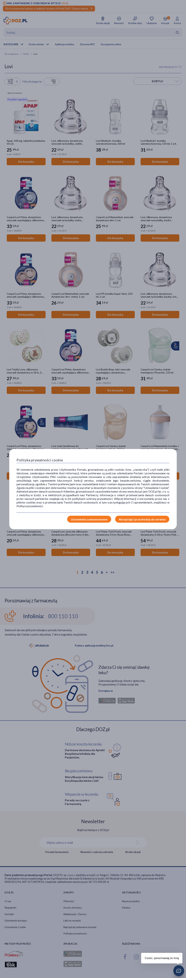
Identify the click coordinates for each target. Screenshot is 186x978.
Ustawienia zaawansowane (89, 519)
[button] (178, 970)
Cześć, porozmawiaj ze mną (162, 958)
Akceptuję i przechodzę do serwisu (142, 519)
